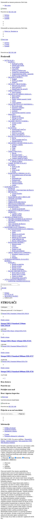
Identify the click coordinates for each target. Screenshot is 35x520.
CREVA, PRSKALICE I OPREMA (19, 252)
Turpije (14, 124)
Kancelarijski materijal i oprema (21, 112)
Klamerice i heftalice (18, 107)
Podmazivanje (16, 180)
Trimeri (14, 246)
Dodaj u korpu (5, 320)
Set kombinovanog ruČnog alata (21, 175)
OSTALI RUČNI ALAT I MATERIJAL (21, 104)
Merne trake (15, 97)
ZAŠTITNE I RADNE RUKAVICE (19, 281)
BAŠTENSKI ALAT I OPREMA (15, 227)
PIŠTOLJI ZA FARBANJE (16, 203)
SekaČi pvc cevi (17, 119)
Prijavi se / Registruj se (11, 31)
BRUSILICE (12, 192)
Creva (13, 256)
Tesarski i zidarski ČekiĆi (19, 156)
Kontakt (6, 18)
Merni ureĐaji (16, 96)
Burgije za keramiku (18, 269)
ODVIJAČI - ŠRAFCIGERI (17, 84)
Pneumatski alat (16, 178)
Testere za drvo (16, 230)
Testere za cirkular (17, 276)
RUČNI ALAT (9, 60)
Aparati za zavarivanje (18, 208)
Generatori (15, 247)
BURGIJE (12, 262)
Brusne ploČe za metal (18, 274)
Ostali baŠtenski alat (18, 239)
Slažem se (12, 459)
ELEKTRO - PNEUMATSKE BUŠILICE (21, 190)
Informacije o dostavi (10, 431)
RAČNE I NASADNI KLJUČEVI (19, 136)
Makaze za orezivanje (18, 234)
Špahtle (14, 146)
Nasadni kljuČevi (17, 141)
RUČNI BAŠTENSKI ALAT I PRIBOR (21, 229)
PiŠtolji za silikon (17, 161)
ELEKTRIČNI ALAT (11, 187)
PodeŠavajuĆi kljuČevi (19, 129)
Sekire (14, 232)
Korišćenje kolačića (10, 429)
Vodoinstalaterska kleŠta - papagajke (23, 74)
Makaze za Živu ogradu (19, 237)
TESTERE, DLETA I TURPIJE (18, 121)
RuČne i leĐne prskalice (19, 241)
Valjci (13, 150)
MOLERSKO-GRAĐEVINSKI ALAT (20, 143)
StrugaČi (14, 82)
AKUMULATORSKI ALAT (13, 217)
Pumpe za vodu (16, 249)
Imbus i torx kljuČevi (18, 134)
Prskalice (14, 257)
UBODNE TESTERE (15, 198)
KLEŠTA (11, 62)
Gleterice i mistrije (17, 144)
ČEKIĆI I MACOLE (15, 151)
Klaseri (14, 168)
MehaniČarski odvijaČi (19, 85)
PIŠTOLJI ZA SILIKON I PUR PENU (20, 160)
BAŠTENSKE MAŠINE (16, 242)
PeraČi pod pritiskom (18, 251)
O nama (6, 17)
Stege (13, 176)
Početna (6, 15)
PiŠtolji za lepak (16, 215)
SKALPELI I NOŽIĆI (15, 77)
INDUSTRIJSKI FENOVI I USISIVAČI (20, 205)
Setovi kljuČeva (16, 131)
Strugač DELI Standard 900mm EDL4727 (17, 356)
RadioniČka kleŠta (17, 64)
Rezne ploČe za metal (18, 273)
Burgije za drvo (16, 267)
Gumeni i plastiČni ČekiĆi (20, 158)
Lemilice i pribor (17, 214)
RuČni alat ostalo (17, 106)
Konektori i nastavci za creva (20, 254)
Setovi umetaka (16, 92)
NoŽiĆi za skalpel (17, 80)
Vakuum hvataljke (17, 183)
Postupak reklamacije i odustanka (14, 436)
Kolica (14, 171)
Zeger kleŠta (15, 67)
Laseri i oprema (16, 102)
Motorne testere (16, 244)
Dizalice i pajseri (17, 182)
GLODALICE (12, 200)
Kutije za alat (16, 166)
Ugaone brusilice (17, 193)
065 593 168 (12, 12)
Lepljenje (14, 111)
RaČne (14, 138)
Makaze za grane (17, 235)
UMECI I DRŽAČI (14, 91)
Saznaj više (4, 459)
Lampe (14, 185)
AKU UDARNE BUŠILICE (17, 224)
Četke (13, 148)
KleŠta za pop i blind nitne (20, 75)
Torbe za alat (16, 170)
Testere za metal (16, 123)
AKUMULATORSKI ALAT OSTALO (20, 219)
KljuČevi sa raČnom (18, 133)
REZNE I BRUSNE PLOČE (17, 271)
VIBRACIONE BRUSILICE (17, 202)
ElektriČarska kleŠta (18, 65)
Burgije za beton (17, 266)
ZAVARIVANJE (14, 207)
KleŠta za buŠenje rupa (19, 70)
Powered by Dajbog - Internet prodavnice (16, 440)
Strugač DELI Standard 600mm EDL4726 (17, 371)
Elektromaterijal (16, 109)
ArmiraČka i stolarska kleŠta (20, 72)
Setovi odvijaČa (16, 87)
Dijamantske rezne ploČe (19, 278)
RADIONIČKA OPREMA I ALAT (19, 173)
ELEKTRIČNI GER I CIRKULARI (19, 197)
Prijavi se (21, 414)
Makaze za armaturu (18, 118)
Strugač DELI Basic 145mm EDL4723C (16, 341)
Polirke (14, 195)
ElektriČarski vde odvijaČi (20, 89)
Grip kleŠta (15, 69)
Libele (14, 101)
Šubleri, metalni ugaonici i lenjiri (21, 99)
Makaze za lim (16, 116)
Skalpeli (14, 79)
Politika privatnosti (9, 428)
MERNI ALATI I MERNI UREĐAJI (20, 94)
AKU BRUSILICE (14, 225)
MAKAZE (12, 114)
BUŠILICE (11, 188)
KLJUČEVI (12, 128)
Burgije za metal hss (18, 264)
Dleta (13, 126)
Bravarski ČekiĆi (17, 155)
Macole (14, 153)
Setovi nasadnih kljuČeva (19, 139)
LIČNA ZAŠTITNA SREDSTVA (15, 279)
